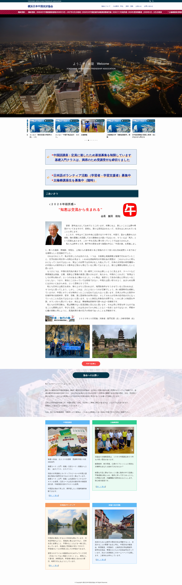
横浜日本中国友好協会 (40, 6)
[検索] (152, 1)
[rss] (150, 1)
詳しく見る (54, 495)
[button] (85, 140)
